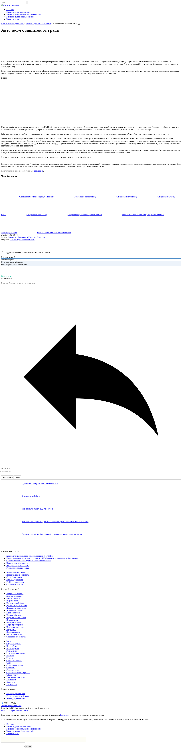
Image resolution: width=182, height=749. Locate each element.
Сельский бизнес (14, 660)
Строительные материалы (18, 672)
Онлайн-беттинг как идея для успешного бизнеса (28, 561)
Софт (8, 663)
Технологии (11, 684)
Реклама (10, 656)
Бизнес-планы (12, 19)
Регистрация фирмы (15, 693)
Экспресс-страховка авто (17, 565)
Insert (28, 747)
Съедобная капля (14, 577)
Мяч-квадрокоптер (14, 579)
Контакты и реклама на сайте (14, 710)
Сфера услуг (12, 675)
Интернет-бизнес (14, 622)
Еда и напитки (13, 613)
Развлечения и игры (15, 653)
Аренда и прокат (14, 596)
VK (6, 703)
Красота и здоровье (15, 627)
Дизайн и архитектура (16, 605)
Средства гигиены (14, 665)
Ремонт (9, 658)
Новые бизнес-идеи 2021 (12, 24)
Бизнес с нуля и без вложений (20, 17)
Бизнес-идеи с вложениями (18, 12)
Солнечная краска (14, 584)
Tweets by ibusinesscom (11, 705)
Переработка (12, 646)
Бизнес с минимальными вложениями (23, 14)
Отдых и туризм (13, 644)
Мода (8, 641)
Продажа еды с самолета (17, 575)
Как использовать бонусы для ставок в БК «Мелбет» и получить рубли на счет (42, 558)
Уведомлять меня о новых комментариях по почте (27, 252)
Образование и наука (16, 637)
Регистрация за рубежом (17, 696)
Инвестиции (12, 620)
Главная (10, 9)
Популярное (7, 477)
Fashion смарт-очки (15, 582)
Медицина (11, 629)
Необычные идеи (14, 634)
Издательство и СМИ (16, 617)
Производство (12, 648)
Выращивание (12, 601)
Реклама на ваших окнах (17, 568)
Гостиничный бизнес (16, 603)
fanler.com (64, 715)
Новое (17, 477)
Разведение (11, 651)
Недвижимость (13, 632)
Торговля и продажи (15, 677)
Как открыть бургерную (17, 563)
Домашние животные (16, 608)
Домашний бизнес (14, 610)
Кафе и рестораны (14, 625)
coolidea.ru (38, 171)
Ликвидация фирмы (15, 698)
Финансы (10, 682)
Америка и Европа (14, 593)
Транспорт (41, 237)
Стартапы (10, 668)
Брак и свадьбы (13, 598)
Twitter (14, 703)
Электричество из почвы (17, 572)
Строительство (13, 670)
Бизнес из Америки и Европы (22, 237)
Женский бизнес (13, 615)
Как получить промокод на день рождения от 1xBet (29, 556)
